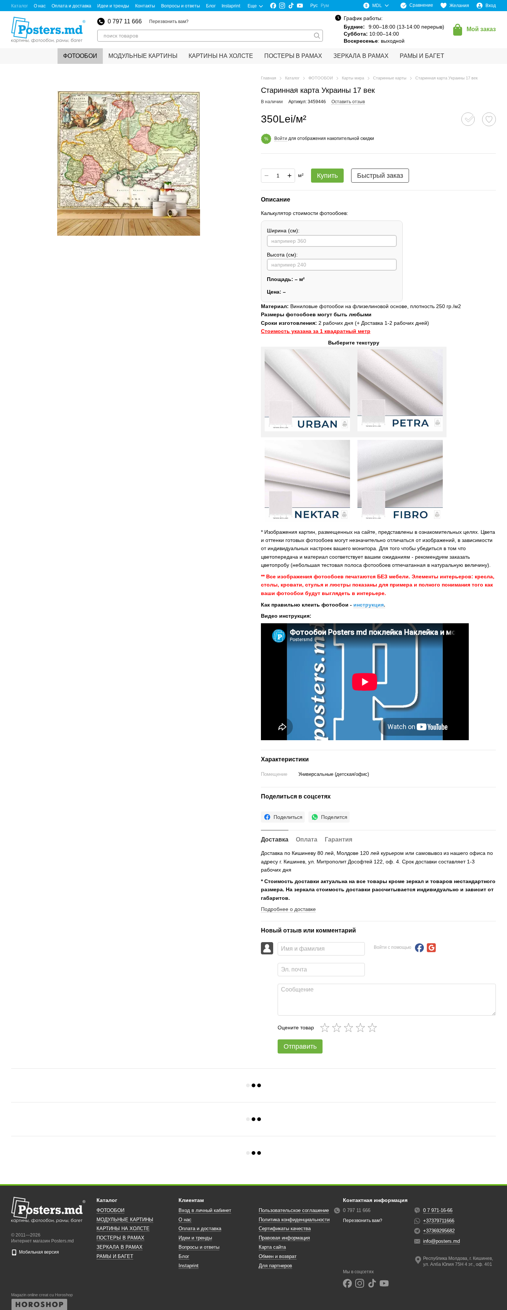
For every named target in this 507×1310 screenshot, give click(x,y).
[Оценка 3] (350, 1027)
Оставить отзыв (348, 101)
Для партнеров (275, 1265)
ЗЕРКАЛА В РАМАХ (361, 56)
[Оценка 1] (326, 1027)
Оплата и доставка (71, 6)
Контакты (145, 6)
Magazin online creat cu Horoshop (42, 1295)
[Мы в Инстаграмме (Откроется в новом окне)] (282, 6)
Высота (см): (282, 255)
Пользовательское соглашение (294, 1210)
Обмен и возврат (278, 1256)
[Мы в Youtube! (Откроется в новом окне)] (300, 6)
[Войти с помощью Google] (431, 947)
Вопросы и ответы (180, 6)
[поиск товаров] (317, 36)
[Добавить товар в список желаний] (489, 119)
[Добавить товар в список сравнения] (468, 119)
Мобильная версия (38, 1252)
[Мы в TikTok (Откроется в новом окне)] (291, 6)
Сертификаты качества (285, 1228)
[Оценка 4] (362, 1027)
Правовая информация (284, 1238)
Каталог (19, 6)
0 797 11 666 (125, 21)
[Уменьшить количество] (266, 175)
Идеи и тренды (113, 6)
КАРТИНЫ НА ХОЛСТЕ (221, 56)
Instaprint (231, 6)
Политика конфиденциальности (294, 1219)
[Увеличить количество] (289, 175)
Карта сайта (272, 1247)
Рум (325, 5)
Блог (211, 6)
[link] (283, 817)
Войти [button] (280, 138)
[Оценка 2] (338, 1027)
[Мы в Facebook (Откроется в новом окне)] (273, 6)
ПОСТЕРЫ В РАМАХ (293, 56)
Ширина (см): (283, 230)
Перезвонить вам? (169, 21)
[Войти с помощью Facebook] (419, 947)
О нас (40, 6)
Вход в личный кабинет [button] (205, 1210)
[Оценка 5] (374, 1027)
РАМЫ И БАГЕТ (422, 56)
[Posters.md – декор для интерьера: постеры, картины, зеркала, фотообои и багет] (48, 1209)
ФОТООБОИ (80, 56)
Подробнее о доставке (288, 909)
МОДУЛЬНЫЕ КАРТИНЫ (142, 56)
